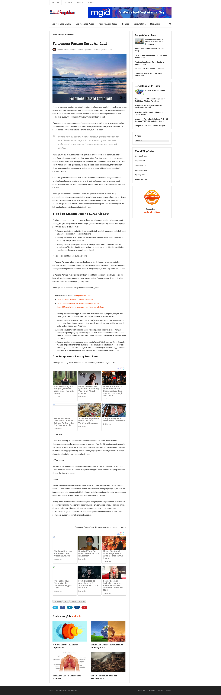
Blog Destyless (141, 156)
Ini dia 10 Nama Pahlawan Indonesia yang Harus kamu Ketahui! (80, 307)
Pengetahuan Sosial (108, 24)
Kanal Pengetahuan (72, 50)
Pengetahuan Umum (61, 24)
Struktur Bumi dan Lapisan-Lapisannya (149, 69)
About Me (55, 2)
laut (66, 601)
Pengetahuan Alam (85, 24)
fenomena (58, 601)
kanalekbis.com (141, 170)
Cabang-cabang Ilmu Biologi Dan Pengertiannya (75, 299)
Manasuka (155, 24)
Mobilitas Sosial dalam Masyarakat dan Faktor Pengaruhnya (154, 42)
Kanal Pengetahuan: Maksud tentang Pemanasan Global (78, 303)
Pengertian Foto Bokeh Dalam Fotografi (150, 126)
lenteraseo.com (141, 179)
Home (54, 34)
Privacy (80, 2)
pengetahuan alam (78, 601)
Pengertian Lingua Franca (155, 90)
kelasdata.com (140, 165)
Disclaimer (68, 2)
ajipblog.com (140, 175)
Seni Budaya (140, 24)
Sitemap (90, 2)
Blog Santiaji (140, 161)
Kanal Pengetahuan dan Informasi (66, 690)
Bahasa (125, 24)
